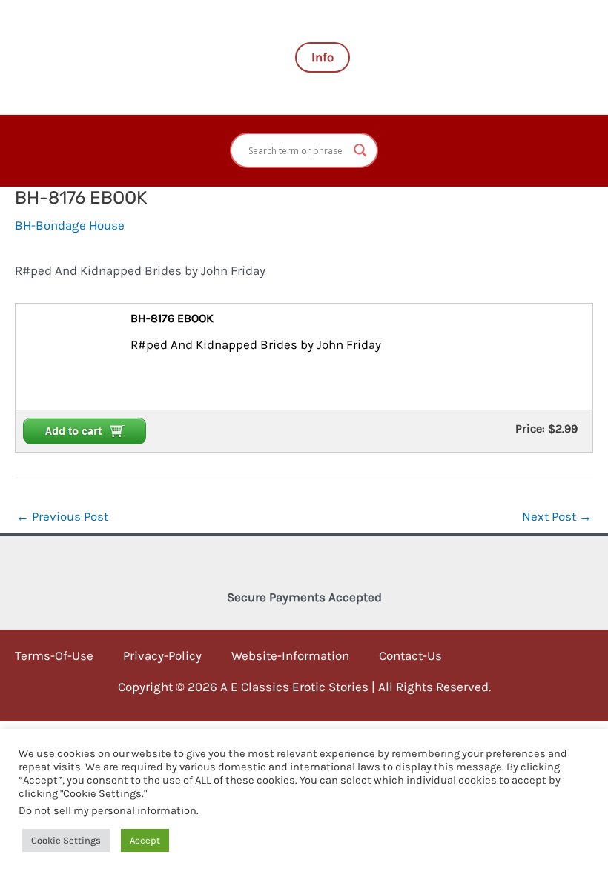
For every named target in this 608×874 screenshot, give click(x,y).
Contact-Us (410, 655)
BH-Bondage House (70, 225)
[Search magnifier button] (360, 150)
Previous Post (62, 516)
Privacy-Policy (162, 655)
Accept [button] (145, 840)
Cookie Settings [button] (66, 840)
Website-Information (290, 655)
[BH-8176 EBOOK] (58, 355)
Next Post (557, 516)
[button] (322, 57)
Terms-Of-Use (54, 655)
